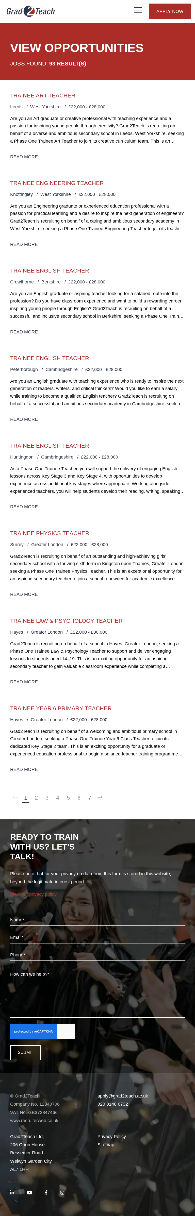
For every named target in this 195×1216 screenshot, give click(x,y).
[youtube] (29, 1193)
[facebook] (46, 1193)
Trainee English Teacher (49, 270)
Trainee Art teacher (42, 95)
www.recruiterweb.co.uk (34, 1120)
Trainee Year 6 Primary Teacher (61, 708)
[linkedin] (12, 1193)
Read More (24, 156)
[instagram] (62, 1193)
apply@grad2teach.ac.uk (123, 1096)
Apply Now (169, 11)
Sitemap (106, 1144)
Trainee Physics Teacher (49, 533)
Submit (25, 1052)
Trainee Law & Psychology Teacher (66, 621)
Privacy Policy (112, 1136)
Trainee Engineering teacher (57, 183)
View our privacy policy (33, 894)
